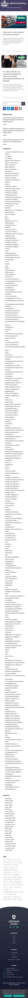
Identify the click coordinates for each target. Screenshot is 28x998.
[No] (26, 993)
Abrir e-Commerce (11, 163)
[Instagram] (14, 927)
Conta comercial (10, 296)
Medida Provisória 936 (12, 591)
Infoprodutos (9, 527)
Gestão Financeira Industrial (14, 490)
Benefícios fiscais (11, 221)
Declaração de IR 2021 (12, 365)
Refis (6, 709)
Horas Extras (9, 505)
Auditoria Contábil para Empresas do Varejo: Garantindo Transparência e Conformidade (14, 130)
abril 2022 (8, 809)
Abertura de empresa (12, 160)
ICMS (7, 507)
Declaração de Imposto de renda (10, 869)
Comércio (8, 277)
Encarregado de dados (12, 436)
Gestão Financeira (11, 488)
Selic (6, 742)
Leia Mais (5, 124)
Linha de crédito (10, 576)
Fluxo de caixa (10, 471)
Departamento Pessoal (13, 383)
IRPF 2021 (8, 550)
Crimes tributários (11, 336)
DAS (6, 352)
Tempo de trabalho (11, 759)
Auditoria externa (11, 195)
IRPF (6, 548)
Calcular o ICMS (10, 229)
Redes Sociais (9, 701)
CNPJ (7, 268)
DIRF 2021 (8, 400)
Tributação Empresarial (13, 776)
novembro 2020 (10, 846)
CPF (6, 331)
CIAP (6, 251)
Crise (6, 340)
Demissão (8, 376)
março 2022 (9, 811)
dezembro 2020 (10, 844)
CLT (6, 262)
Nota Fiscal (8, 628)
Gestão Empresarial (11, 486)
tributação (14, 899)
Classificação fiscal (11, 255)
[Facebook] (10, 927)
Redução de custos (11, 703)
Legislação (8, 563)
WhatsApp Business (12, 787)
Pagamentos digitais (12, 637)
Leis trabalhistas (10, 572)
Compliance (9, 287)
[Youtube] (17, 927)
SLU (6, 748)
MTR (6, 617)
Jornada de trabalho (12, 557)
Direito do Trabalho (11, 393)
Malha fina (8, 583)
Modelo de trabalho (11, 611)
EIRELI (7, 426)
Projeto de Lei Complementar (15, 675)
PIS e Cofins (9, 656)
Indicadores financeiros (13, 522)
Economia (8, 423)
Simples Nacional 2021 (12, 746)
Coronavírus (9, 327)
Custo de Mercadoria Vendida (15, 347)
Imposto (8, 510)
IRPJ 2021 (8, 553)
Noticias (7, 632)
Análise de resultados (12, 180)
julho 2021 (8, 829)
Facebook (8, 460)
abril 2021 (8, 835)
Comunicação (9, 290)
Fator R (7, 462)
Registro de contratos (12, 716)
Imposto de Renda (11, 512)
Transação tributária (11, 767)
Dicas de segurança (11, 389)
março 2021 (9, 837)
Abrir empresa (10, 860)
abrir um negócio (10, 169)
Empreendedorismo (12, 432)
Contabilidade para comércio (14, 300)
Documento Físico (11, 415)
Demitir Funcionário (11, 380)
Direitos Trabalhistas (12, 395)
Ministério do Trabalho (12, 606)
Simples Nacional (11, 744)
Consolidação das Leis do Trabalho (11, 864)
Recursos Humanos (11, 699)
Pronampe (8, 679)
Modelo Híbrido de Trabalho (14, 613)
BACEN (7, 208)
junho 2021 (8, 831)
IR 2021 (7, 544)
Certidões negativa (11, 244)
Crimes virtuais (10, 338)
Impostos (8, 516)
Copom (7, 325)
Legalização (9, 561)
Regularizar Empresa (12, 720)
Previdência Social (11, 669)
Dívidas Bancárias (11, 408)
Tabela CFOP (9, 757)
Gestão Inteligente (11, 495)
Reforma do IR (10, 711)
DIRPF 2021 (9, 402)
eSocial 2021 (9, 449)
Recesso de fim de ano (13, 694)
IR (5, 542)
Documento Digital (11, 411)
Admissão (8, 171)
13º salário (8, 158)
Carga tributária (10, 238)
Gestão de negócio (11, 482)
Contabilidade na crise (12, 298)
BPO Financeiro (10, 225)
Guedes (7, 501)
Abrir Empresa (9, 165)
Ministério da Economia (13, 604)
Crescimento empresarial (13, 334)
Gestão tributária (10, 497)
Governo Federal (10, 499)
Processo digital (10, 673)
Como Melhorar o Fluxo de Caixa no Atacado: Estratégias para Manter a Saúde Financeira (13, 119)
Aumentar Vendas (11, 199)
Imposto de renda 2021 (12, 514)
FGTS (7, 467)
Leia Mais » (5, 47)
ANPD (7, 184)
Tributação (8, 774)
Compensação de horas (13, 281)
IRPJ (4, 887)
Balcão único (9, 212)
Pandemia (8, 639)
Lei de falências (10, 566)
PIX (7, 894)
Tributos (8, 778)
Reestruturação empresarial (14, 707)
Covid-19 (12, 867)
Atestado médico (11, 191)
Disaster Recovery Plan (12, 404)
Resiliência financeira (12, 727)
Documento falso (11, 413)
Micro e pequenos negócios (14, 596)
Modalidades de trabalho (13, 609)
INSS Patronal (9, 533)
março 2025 (9, 801)
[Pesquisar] (23, 103)
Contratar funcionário (12, 311)
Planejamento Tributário (13, 665)
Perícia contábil (10, 647)
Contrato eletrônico (11, 313)
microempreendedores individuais (11, 892)
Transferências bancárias (13, 770)
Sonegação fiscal (11, 752)
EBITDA (7, 421)
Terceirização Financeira (13, 763)
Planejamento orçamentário (14, 662)
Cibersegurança (10, 253)
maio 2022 (8, 807)
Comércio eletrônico (12, 279)
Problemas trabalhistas (12, 671)
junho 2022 (8, 805)
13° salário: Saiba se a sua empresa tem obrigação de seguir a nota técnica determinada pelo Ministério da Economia (13, 76)
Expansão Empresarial (12, 458)
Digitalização (9, 391)
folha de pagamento (12, 473)
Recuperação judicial (12, 696)
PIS (6, 654)
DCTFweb (8, 355)
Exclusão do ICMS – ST (12, 456)
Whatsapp (8, 785)
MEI (6, 594)
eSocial (7, 447)
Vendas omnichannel (12, 780)
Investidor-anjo (10, 535)
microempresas (10, 602)
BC (6, 216)
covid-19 (7, 329)
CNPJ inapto (9, 272)
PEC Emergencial (11, 643)
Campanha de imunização (13, 234)
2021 (5, 860)
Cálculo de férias (10, 231)
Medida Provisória (11, 589)
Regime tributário (11, 714)
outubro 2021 (9, 822)
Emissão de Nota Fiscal (13, 428)
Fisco (7, 469)
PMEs (7, 667)
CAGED (7, 227)
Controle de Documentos (13, 317)
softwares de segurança (13, 750)
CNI (6, 266)
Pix (6, 658)
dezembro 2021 (10, 818)
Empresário (9, 434)
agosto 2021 (9, 826)
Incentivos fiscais (11, 520)
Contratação (9, 308)
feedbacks (8, 464)
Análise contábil (10, 178)
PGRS (7, 650)
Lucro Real (8, 581)
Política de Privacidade (19, 995)
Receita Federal (10, 692)
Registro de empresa (12, 718)
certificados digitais (11, 247)
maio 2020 (8, 850)
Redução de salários (12, 705)
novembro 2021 (10, 820)
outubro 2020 (9, 848)
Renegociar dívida (11, 724)
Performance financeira (13, 645)
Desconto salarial (11, 385)
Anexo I (7, 182)
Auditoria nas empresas (13, 197)
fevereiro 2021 (9, 839)
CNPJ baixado (9, 270)
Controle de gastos (11, 319)
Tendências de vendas (12, 761)
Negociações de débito (13, 622)
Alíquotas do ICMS (11, 175)
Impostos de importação (13, 518)
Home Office (9, 503)
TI (5, 765)
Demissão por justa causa (13, 378)
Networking (9, 626)
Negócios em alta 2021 (12, 624)
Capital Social (9, 236)
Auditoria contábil (11, 193)
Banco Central (10, 214)
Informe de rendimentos (13, 529)
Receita (7, 690)
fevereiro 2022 (10, 814)
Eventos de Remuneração (13, 454)
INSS (6, 531)
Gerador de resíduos (12, 477)
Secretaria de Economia (13, 739)
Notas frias (8, 630)
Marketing (8, 585)
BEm (6, 219)
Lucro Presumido (11, 578)
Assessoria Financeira (12, 188)
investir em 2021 (10, 540)
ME (6, 587)
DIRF (6, 398)
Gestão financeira (17, 879)
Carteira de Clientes (11, 240)
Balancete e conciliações (13, 210)
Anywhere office (10, 186)
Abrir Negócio (9, 167)
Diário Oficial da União (12, 387)
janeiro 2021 (9, 841)
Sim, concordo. (8, 995)
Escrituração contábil (12, 445)
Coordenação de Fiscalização (15, 321)
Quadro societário (11, 688)
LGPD (7, 574)
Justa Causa (9, 559)
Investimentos (10, 538)
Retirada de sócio (11, 733)
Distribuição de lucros (12, 406)
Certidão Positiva (10, 242)
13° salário (8, 156)
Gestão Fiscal (9, 492)
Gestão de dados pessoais (14, 479)
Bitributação (9, 223)
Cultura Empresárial (11, 342)
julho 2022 (8, 803)
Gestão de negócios (12, 484)
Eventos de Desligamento (14, 451)
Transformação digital (12, 772)
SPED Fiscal (9, 754)
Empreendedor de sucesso (14, 430)
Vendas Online (10, 782)
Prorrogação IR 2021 (11, 686)
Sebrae (7, 737)
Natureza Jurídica (11, 619)
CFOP (7, 249)
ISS (6, 555)
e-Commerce (9, 419)
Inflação (7, 525)
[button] (25, 4)
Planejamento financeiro (13, 660)
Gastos (7, 475)
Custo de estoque (11, 344)
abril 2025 (8, 798)
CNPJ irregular (10, 274)
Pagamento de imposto (13, 634)
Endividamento (10, 439)
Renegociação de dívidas (13, 722)
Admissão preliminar (12, 173)
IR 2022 (7, 546)
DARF (7, 350)
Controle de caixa (11, 315)
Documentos (9, 417)
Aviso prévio (9, 206)
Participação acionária (12, 641)
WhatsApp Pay (10, 789)
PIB (6, 652)
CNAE (7, 264)
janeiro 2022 (9, 816)
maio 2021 (8, 833)
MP (6, 615)
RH (6, 735)
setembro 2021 (10, 824)
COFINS (20, 862)
